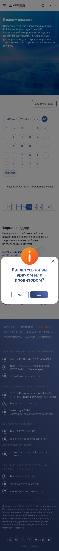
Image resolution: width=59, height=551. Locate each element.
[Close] (52, 261)
